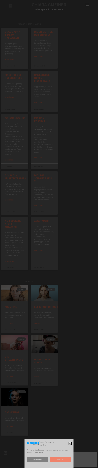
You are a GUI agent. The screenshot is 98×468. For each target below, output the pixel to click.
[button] (70, 443)
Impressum (40, 465)
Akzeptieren (37, 459)
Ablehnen (60, 459)
